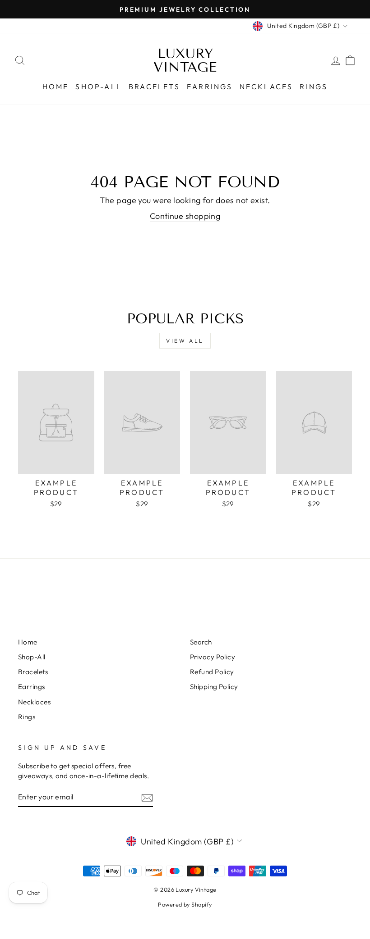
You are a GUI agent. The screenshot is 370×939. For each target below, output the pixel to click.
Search (201, 642)
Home (55, 86)
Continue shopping (185, 216)
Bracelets (154, 86)
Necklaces (266, 86)
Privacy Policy (212, 657)
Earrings (210, 86)
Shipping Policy (214, 686)
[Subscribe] (147, 797)
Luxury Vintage (185, 60)
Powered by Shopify (185, 904)
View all (185, 340)
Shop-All (98, 86)
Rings (314, 86)
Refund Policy (212, 671)
